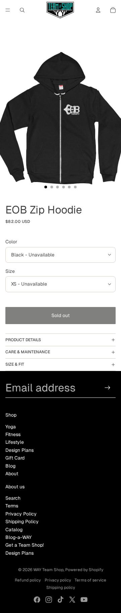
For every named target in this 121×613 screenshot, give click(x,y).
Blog (10, 466)
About (11, 474)
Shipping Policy (22, 521)
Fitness (13, 434)
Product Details (23, 340)
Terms (11, 506)
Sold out (60, 315)
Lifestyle (14, 442)
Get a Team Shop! (24, 545)
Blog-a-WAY (18, 537)
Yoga (10, 427)
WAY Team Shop (48, 569)
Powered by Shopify (84, 569)
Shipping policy (60, 587)
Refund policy (28, 580)
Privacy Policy (21, 514)
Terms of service (90, 580)
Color (11, 242)
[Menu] (7, 10)
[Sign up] (108, 387)
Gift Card (15, 458)
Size (10, 271)
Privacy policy (58, 580)
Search (13, 498)
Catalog (14, 530)
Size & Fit (14, 364)
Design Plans (19, 450)
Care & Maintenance (27, 352)
